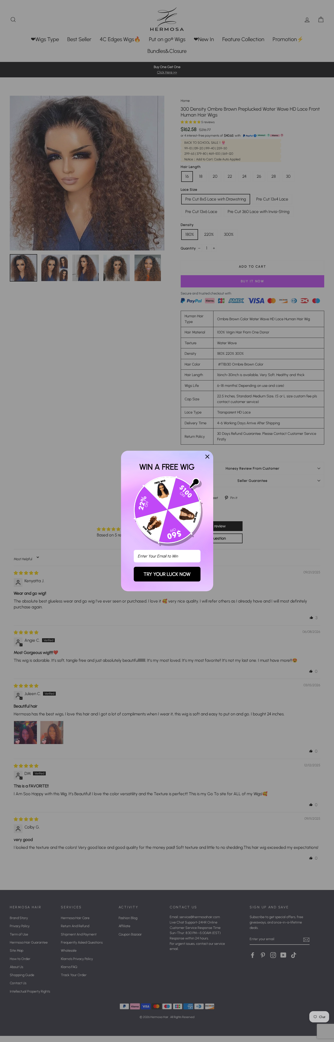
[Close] (207, 456)
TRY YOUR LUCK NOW (167, 574)
